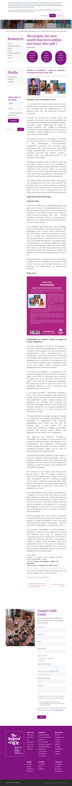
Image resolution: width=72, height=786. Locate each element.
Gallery (10, 50)
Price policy (42, 754)
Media (13, 72)
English (41, 769)
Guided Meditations (14, 53)
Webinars (11, 79)
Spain (40, 766)
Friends (10, 58)
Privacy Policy (30, 7)
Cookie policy (46, 782)
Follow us (58, 762)
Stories (10, 48)
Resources (14, 31)
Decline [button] (60, 15)
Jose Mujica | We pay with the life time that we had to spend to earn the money (37, 585)
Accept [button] (52, 15)
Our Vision (30, 737)
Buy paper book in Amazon (61, 57)
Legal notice (54, 782)
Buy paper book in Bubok (46, 56)
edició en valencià (56, 70)
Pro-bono (41, 756)
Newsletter (59, 771)
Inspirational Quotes (14, 46)
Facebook (58, 764)
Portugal (41, 764)
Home (7, 31)
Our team (30, 744)
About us (30, 732)
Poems (10, 55)
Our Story (30, 735)
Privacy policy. (13, 118)
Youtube (58, 769)
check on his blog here (48, 573)
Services (41, 732)
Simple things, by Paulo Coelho (58, 585)
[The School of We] (18, 755)
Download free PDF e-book (32, 56)
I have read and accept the (15, 115)
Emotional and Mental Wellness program (44, 737)
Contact (41, 762)
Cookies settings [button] (44, 15)
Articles (10, 43)
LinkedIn (58, 766)
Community (42, 751)
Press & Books (22, 31)
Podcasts (11, 82)
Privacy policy (62, 782)
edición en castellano (36, 70)
